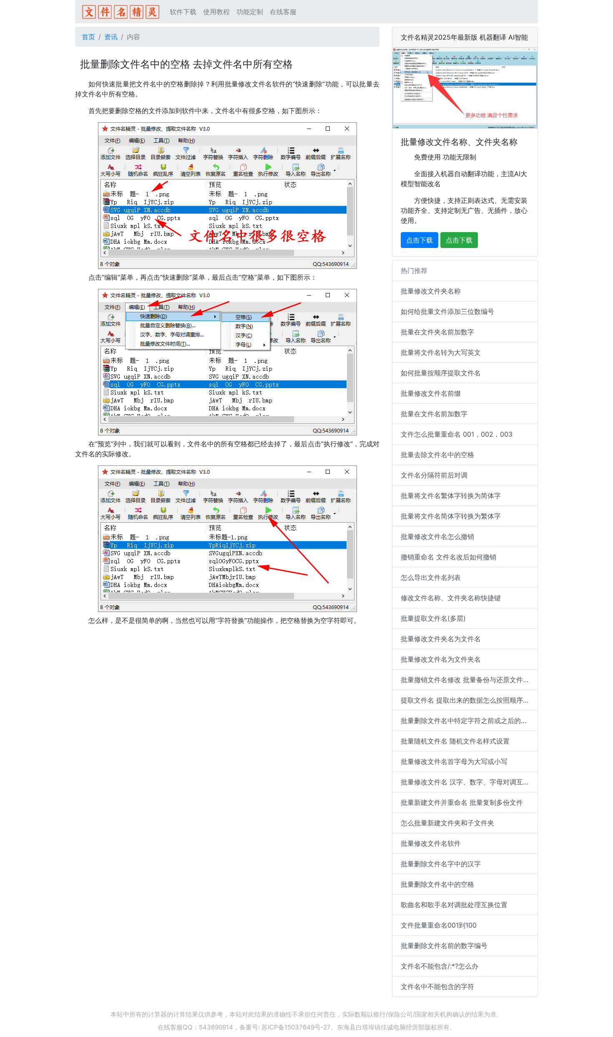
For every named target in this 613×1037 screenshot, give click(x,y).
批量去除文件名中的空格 (437, 454)
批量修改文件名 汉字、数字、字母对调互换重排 (469, 782)
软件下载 (183, 12)
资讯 (111, 37)
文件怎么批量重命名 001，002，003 (457, 434)
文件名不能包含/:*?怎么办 (439, 966)
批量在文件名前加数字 (434, 414)
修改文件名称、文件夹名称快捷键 (451, 598)
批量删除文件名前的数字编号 (444, 945)
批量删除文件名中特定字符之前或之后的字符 (467, 720)
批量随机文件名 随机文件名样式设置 (455, 741)
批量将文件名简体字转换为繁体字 (451, 516)
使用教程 (216, 12)
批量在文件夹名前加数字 (437, 332)
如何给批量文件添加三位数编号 (447, 311)
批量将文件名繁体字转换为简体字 (451, 495)
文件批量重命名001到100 (439, 925)
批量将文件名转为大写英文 (441, 352)
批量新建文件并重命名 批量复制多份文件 (462, 802)
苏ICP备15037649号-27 (296, 1027)
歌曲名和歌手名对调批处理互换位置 (454, 904)
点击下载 (419, 240)
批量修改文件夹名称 (431, 291)
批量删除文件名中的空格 (437, 884)
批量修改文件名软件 (431, 843)
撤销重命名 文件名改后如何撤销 (448, 557)
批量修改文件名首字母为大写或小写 (454, 761)
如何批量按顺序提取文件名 (441, 373)
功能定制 (249, 12)
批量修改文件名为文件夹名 (441, 659)
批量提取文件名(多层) (433, 618)
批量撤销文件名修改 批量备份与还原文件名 (465, 679)
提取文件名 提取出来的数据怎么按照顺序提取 (468, 700)
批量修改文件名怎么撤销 (437, 536)
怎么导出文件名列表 (431, 577)
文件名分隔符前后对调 (434, 475)
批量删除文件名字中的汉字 (441, 864)
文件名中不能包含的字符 (437, 986)
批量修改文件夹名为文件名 (441, 639)
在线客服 (283, 12)
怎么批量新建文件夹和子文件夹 (447, 823)
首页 (88, 37)
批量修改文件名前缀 (431, 393)
